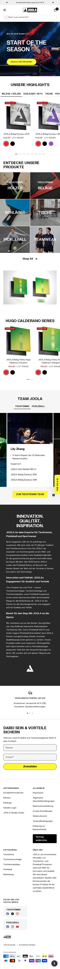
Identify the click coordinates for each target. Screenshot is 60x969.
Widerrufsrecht (40, 816)
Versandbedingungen (43, 821)
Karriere (6, 798)
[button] (57, 484)
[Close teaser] (53, 495)
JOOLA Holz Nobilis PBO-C (23, 469)
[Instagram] (17, 913)
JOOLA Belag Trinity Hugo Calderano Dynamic (18, 361)
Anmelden (30, 766)
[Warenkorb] (55, 10)
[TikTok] (12, 913)
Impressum (38, 793)
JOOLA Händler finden (13, 813)
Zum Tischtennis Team (30, 494)
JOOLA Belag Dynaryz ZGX (16, 134)
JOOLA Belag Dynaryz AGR (24, 480)
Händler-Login (9, 808)
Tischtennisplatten (11, 864)
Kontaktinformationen (13, 793)
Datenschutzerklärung (43, 806)
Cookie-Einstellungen (42, 811)
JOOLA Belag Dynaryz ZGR (24, 474)
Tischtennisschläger (12, 859)
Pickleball (7, 869)
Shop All (28, 258)
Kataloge (7, 803)
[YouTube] (17, 926)
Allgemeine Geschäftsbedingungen (44, 799)
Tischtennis (8, 854)
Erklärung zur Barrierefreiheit (39, 828)
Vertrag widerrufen (41, 838)
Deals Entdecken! (21, 62)
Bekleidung (8, 874)
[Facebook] (7, 913)
